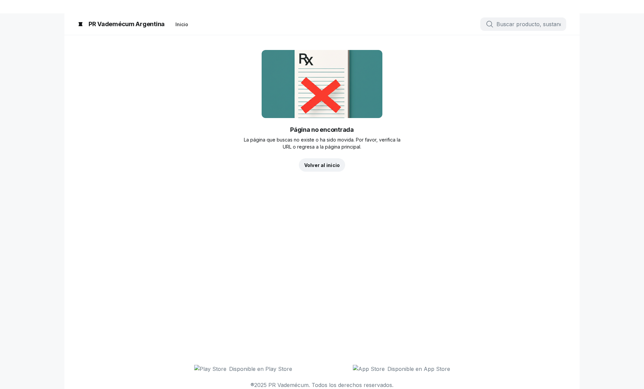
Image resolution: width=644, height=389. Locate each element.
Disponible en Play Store (260, 369)
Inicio (181, 24)
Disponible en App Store (418, 369)
